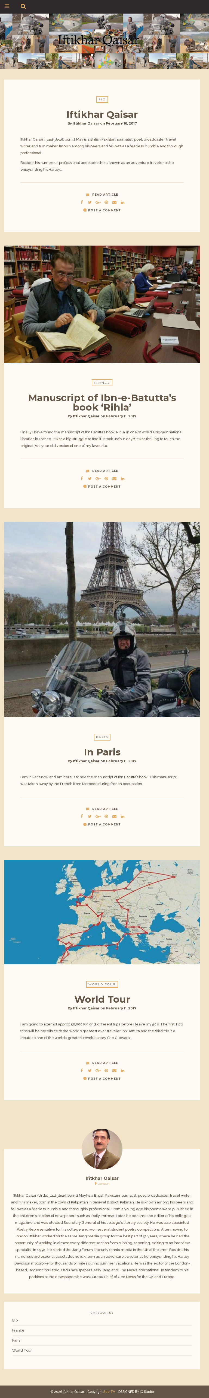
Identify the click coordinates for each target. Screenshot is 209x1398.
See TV (109, 1392)
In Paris (102, 752)
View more (102, 304)
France (102, 383)
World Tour (102, 984)
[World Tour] (90, 1069)
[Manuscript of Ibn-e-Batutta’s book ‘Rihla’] (90, 477)
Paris (102, 737)
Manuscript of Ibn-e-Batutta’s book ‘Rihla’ (102, 402)
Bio (102, 99)
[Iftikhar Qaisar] (102, 40)
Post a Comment (104, 210)
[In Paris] (90, 815)
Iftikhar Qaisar (102, 114)
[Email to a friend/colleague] (114, 201)
